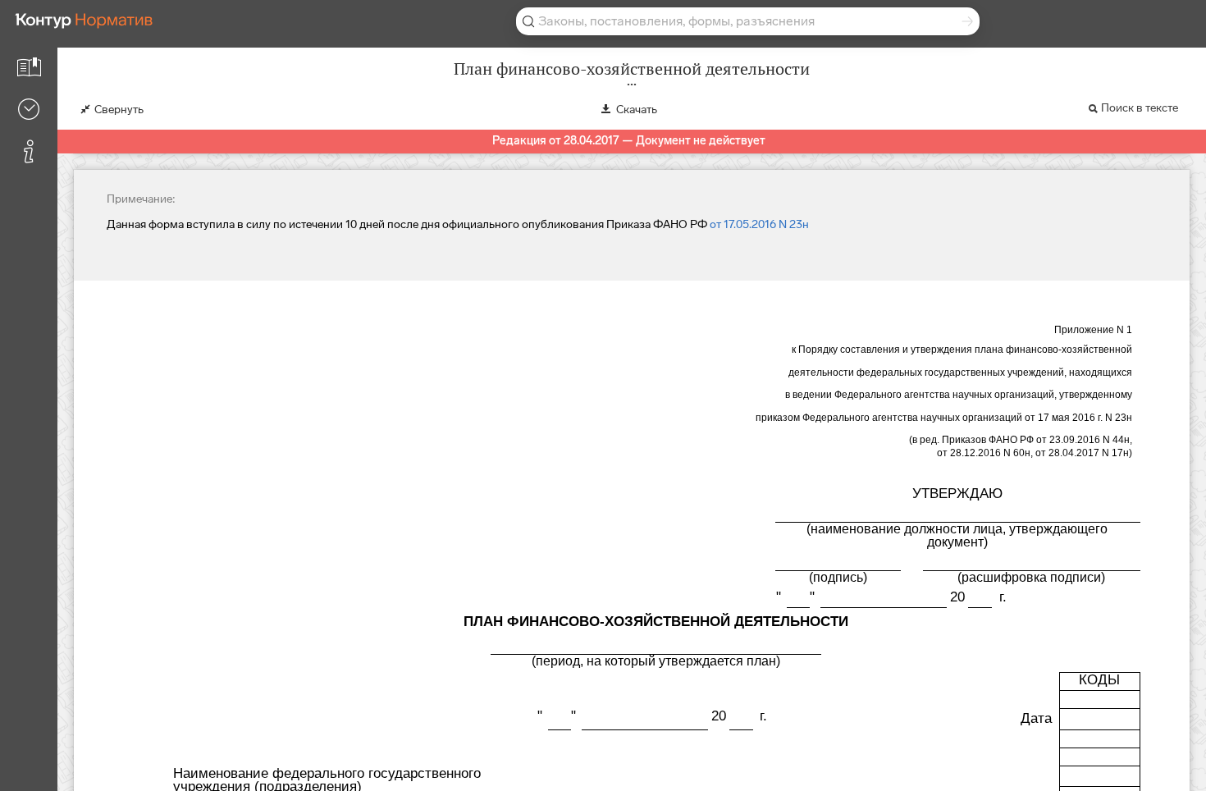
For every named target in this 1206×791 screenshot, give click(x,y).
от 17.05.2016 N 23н (759, 224)
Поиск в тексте (1139, 108)
